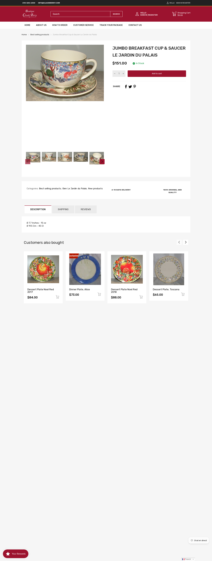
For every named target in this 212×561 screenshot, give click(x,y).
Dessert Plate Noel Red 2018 (124, 291)
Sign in (179, 3)
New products (95, 188)
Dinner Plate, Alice (79, 289)
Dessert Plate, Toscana (166, 289)
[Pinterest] (134, 86)
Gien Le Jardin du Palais (74, 188)
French (187, 559)
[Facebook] (126, 86)
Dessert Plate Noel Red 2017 (40, 291)
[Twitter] (130, 86)
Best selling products (49, 188)
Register (186, 3)
